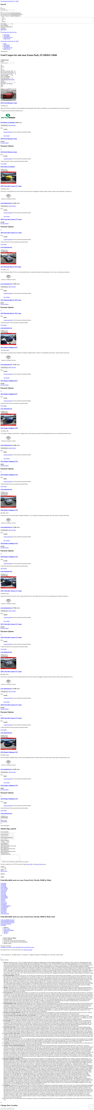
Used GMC (3, 893)
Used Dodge (3, 891)
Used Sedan (11, 921)
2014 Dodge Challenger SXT (9, 752)
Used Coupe (12, 919)
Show (2, 85)
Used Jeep (3, 899)
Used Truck (11, 922)
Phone (7, 837)
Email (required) (4, 834)
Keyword (3, 8)
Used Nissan (3, 908)
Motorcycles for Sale (23, 947)
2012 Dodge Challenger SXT (9, 428)
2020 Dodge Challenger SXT (9, 510)
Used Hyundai (4, 896)
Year (2, 65)
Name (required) (4, 831)
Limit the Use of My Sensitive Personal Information (15, 942)
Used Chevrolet (4, 888)
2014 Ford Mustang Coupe (9, 103)
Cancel (2, 866)
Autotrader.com (4, 947)
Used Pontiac (4, 909)
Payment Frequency (5, 15)
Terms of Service (39, 864)
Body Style (3, 26)
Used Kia (3, 900)
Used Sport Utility (5, 922)
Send (2, 869)
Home (5, 43)
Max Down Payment (5, 13)
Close (2, 877)
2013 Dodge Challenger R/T (9, 347)
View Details (7, 135)
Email (8, 841)
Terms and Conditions (9, 930)
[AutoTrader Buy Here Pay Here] (9, 32)
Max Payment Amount (6, 14)
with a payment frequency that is (8, 851)
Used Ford (3, 892)
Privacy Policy (29, 864)
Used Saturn (3, 911)
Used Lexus (3, 901)
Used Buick (3, 886)
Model (2, 25)
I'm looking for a (4, 843)
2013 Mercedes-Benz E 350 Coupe (11, 267)
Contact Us (6, 931)
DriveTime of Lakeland (8, 122)
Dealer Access (7, 38)
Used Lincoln (4, 903)
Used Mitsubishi (4, 907)
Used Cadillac (4, 887)
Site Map (6, 933)
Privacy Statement (8, 939)
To (2, 20)
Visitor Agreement (28, 949)
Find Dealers (6, 34)
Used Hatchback (4, 921)
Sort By (2, 81)
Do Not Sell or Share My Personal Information (14, 940)
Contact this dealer (8, 132)
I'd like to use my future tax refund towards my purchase (15, 861)
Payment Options (5, 142)
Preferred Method (5, 840)
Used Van (3, 923)
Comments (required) (5, 854)
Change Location (4, 60)
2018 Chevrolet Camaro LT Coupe (11, 186)
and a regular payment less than (8, 848)
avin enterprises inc (6, 203)
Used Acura (3, 883)
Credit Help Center (8, 37)
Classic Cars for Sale (13, 947)
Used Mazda (3, 904)
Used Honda (3, 895)
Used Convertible (5, 919)
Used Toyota (4, 912)
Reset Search (4, 29)
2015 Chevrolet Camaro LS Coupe (11, 591)
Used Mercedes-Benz (6, 905)
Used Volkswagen (5, 913)
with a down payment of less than (8, 846)
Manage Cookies (7, 943)
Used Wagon (8, 923)
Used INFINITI (4, 897)
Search (2, 61)
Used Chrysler (4, 889)
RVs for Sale (31, 947)
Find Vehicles (7, 36)
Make (2, 23)
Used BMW (3, 884)
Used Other (3, 925)
